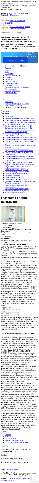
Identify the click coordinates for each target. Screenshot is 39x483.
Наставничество (11, 93)
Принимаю (5, 429)
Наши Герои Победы (12, 91)
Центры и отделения (12, 76)
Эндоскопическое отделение (15, 192)
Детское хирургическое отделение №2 (18, 128)
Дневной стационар (12, 183)
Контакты (8, 85)
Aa (2, 23)
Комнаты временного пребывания (17, 87)
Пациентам (9, 79)
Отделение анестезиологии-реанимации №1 (20, 137)
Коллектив (9, 102)
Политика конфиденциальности (16, 442)
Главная (8, 68)
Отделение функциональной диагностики (20, 164)
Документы (9, 77)
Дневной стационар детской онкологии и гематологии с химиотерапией (19, 131)
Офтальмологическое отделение (16, 170)
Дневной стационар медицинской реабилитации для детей (17, 104)
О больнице (9, 74)
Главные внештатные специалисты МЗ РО (20, 118)
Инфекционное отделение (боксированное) (20, 181)
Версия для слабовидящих (14, 440)
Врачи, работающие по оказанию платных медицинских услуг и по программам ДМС (20, 121)
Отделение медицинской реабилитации (19, 151)
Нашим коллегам (11, 83)
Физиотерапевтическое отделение (17, 191)
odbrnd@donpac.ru (12, 15)
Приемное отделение (12, 175)
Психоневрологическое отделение (17, 173)
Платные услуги (11, 81)
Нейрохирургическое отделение (16, 166)
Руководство (9, 116)
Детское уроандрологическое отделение (19, 124)
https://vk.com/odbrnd (17, 21)
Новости (8, 70)
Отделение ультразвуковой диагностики (19, 162)
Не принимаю (14, 429)
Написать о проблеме (15, 60)
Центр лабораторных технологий (17, 172)
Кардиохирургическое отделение (16, 189)
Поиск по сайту (10, 438)
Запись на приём (11, 89)
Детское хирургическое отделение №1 (18, 126)
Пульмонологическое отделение (16, 179)
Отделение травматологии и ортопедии (19, 156)
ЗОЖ (7, 72)
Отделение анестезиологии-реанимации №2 (20, 139)
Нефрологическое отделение (15, 168)
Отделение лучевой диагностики (16, 149)
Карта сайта (9, 437)
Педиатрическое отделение (14, 177)
